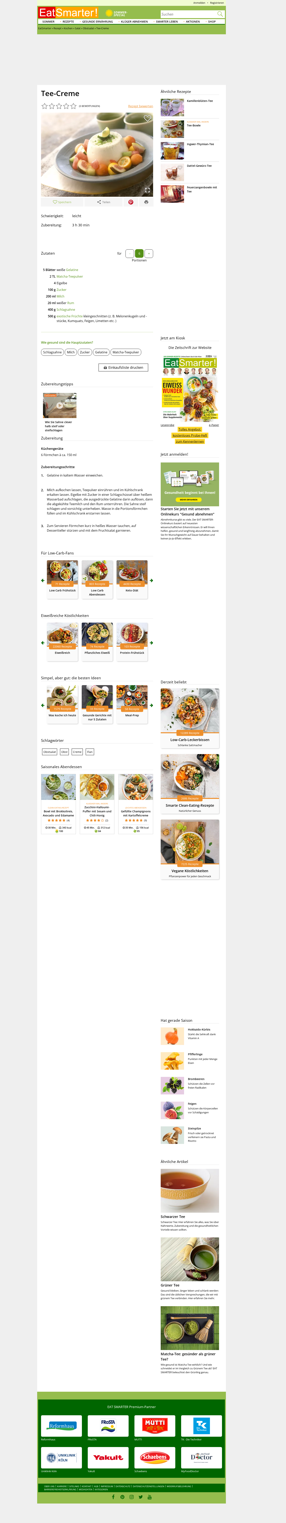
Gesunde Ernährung (97, 21)
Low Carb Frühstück (62, 590)
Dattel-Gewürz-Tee (199, 166)
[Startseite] (68, 12)
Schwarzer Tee (173, 1216)
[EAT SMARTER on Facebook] (113, 1497)
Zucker (62, 290)
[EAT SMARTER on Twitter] (140, 1497)
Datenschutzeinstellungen (148, 1486)
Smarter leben (167, 21)
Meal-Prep (132, 715)
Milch (60, 296)
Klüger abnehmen (134, 21)
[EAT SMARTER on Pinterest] (122, 1497)
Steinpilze (194, 1128)
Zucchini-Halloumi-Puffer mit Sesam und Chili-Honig (97, 811)
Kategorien (101, 1489)
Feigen (192, 1104)
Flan (90, 752)
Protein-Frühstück (132, 653)
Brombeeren (196, 1079)
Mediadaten (85, 1489)
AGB (96, 1486)
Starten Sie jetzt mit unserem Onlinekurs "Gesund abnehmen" (187, 511)
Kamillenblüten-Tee (200, 101)
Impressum (107, 1486)
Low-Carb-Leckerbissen (189, 739)
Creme (77, 752)
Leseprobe (167, 425)
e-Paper (214, 425)
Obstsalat (49, 752)
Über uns (49, 1486)
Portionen (139, 260)
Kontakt (86, 1486)
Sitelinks (74, 1486)
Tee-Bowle (194, 125)
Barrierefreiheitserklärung (60, 1489)
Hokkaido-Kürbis (199, 1029)
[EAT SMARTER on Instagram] (131, 1497)
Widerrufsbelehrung (179, 1486)
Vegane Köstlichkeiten (190, 870)
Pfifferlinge (195, 1054)
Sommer (48, 21)
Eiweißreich (62, 653)
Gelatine (72, 270)
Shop (212, 21)
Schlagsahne (66, 309)
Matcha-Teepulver (70, 276)
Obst (64, 752)
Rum (70, 303)
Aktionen (193, 21)
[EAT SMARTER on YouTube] (150, 1497)
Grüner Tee (170, 1285)
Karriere (62, 1486)
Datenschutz (123, 1486)
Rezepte (68, 21)
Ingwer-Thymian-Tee (200, 144)
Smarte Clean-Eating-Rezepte (190, 805)
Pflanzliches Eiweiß (97, 653)
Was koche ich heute (62, 715)
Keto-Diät (132, 590)
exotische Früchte (70, 316)
